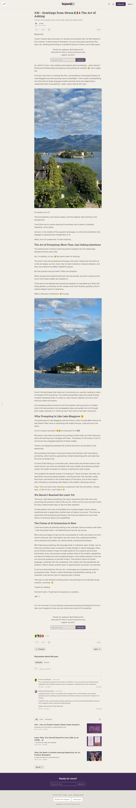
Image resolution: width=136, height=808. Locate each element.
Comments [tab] (38, 662)
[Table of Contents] (2, 404)
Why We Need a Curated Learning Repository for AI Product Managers (57, 753)
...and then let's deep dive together (45, 742)
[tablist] (42, 662)
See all (38, 767)
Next (96, 649)
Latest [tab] (41, 719)
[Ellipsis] (100, 679)
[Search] (109, 4)
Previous (41, 649)
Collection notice (78, 795)
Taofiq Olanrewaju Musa (46, 691)
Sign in (130, 4)
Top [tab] (36, 719)
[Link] (31, 244)
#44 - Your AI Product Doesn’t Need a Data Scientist (56, 724)
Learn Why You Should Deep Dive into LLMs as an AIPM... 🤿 (56, 738)
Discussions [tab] (48, 719)
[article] (68, 728)
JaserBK (41, 23)
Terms (70, 795)
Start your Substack (63, 799)
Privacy (65, 795)
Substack (59, 804)
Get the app (77, 799)
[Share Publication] (113, 4)
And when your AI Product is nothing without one (50, 727)
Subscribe (120, 4)
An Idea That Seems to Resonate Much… (47, 757)
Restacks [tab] (46, 662)
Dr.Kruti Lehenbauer (44, 679)
